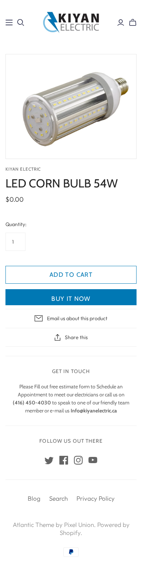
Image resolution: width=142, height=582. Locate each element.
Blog (34, 498)
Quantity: (16, 224)
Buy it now (71, 298)
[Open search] (20, 22)
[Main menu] (9, 22)
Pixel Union (79, 524)
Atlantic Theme (33, 524)
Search (58, 498)
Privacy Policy (95, 498)
